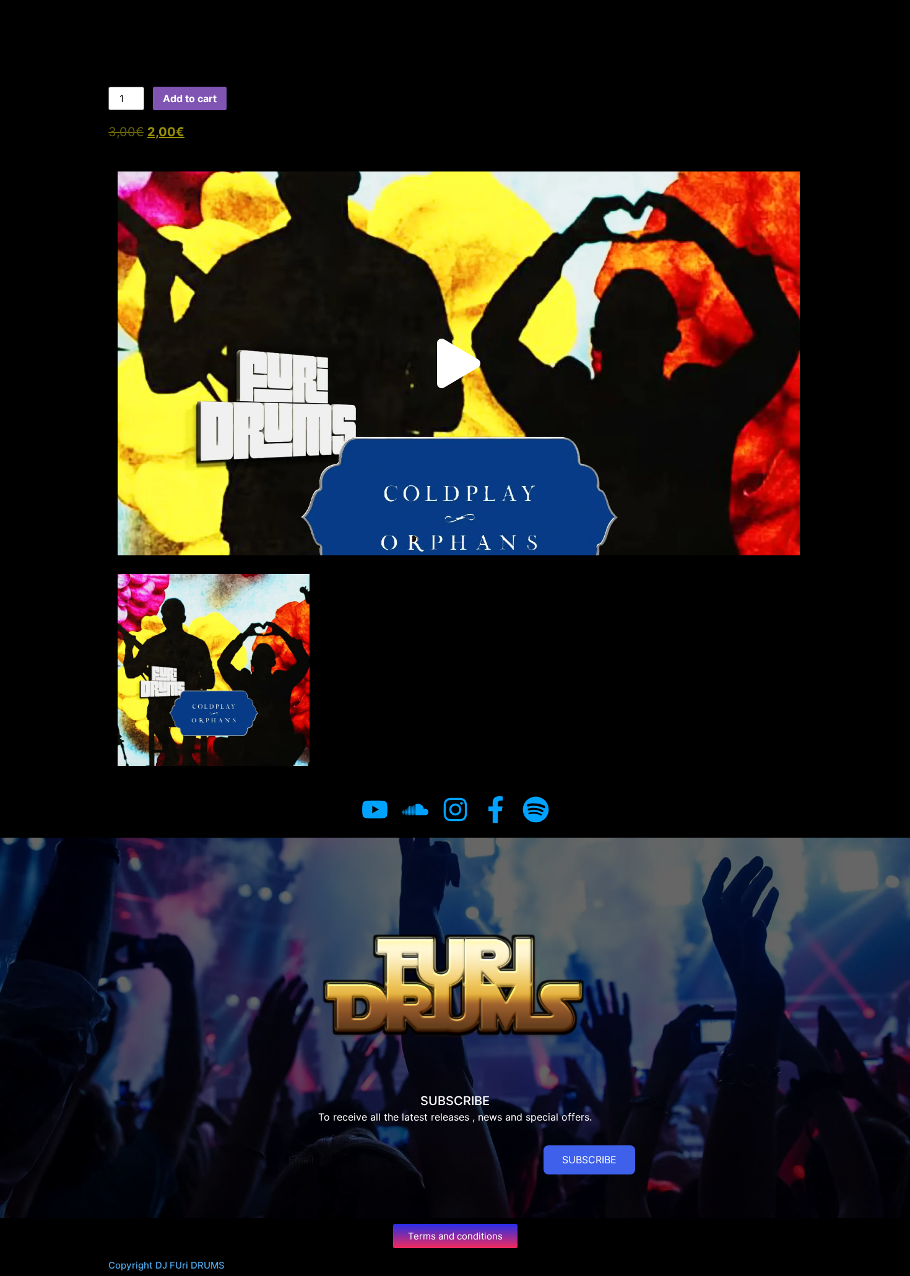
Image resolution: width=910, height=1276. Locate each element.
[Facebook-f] (495, 809)
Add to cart (190, 98)
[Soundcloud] (415, 809)
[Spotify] (535, 809)
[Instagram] (455, 809)
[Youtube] (375, 809)
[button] (458, 363)
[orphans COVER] (214, 670)
